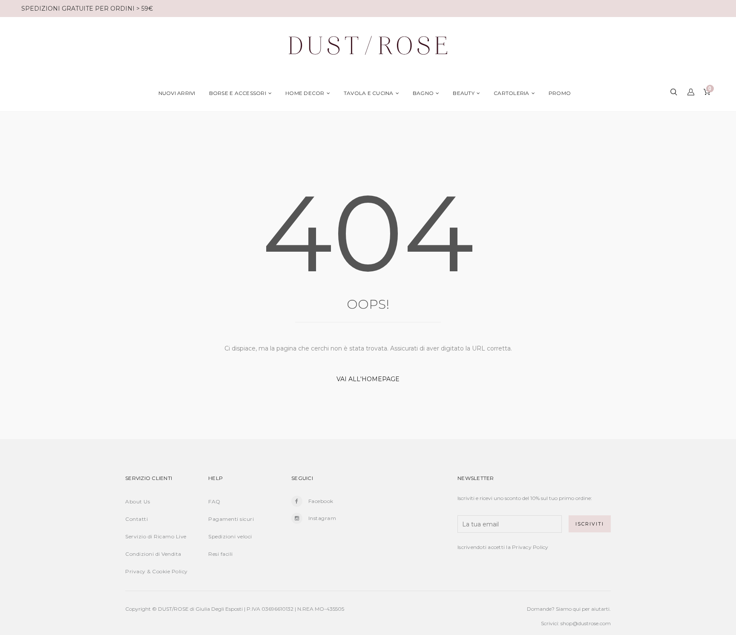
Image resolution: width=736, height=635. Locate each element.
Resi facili (220, 554)
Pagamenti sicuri (231, 519)
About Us (137, 501)
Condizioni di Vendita (153, 554)
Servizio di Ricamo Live (156, 536)
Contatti (136, 519)
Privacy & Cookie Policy (156, 571)
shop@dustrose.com (586, 623)
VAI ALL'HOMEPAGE (368, 379)
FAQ (214, 501)
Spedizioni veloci (230, 536)
